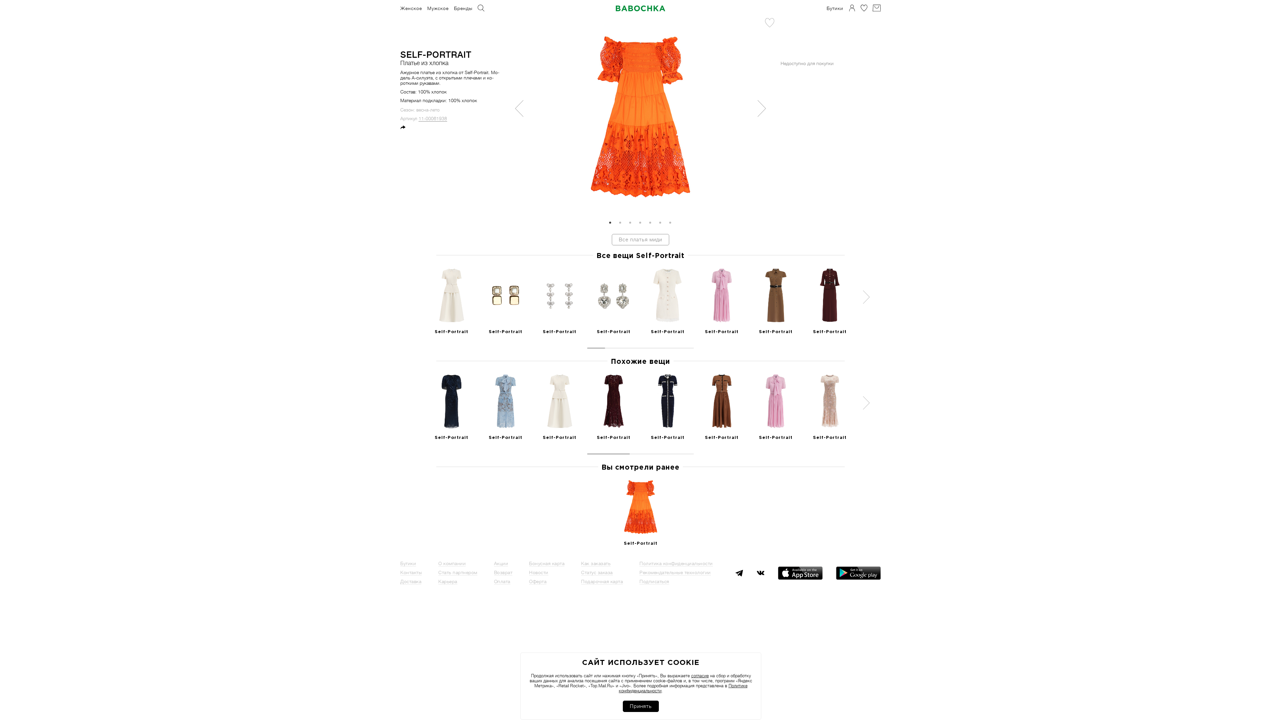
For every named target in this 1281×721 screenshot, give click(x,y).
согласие (700, 675)
